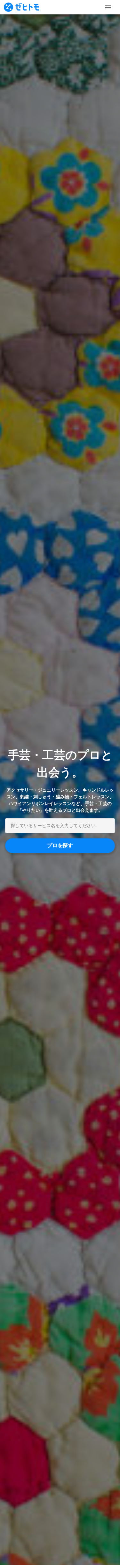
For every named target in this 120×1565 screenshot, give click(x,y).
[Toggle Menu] (108, 7)
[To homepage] (21, 7)
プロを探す (60, 845)
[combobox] (60, 825)
